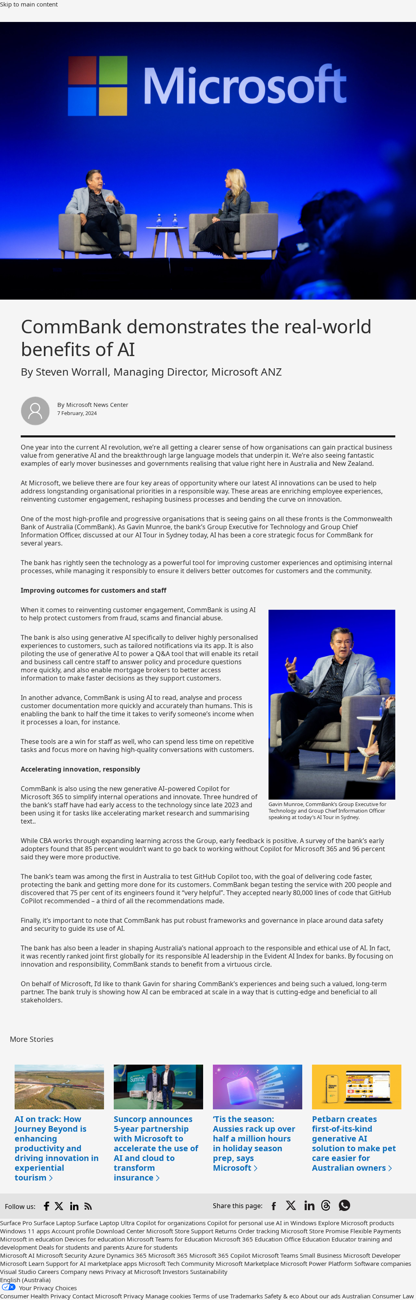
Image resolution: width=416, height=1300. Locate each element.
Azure (97, 1255)
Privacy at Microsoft (133, 1271)
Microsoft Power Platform (316, 1263)
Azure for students (152, 1247)
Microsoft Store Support (179, 1231)
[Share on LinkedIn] (309, 1206)
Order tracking (258, 1231)
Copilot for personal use (240, 1223)
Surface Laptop (55, 1223)
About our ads (320, 1296)
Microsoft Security (61, 1255)
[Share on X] (291, 1206)
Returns (225, 1231)
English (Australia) (25, 1280)
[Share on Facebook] (273, 1206)
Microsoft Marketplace (247, 1263)
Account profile (73, 1231)
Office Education (307, 1239)
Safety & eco (281, 1296)
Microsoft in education (31, 1239)
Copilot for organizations (171, 1223)
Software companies (382, 1263)
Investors (175, 1271)
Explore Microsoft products (356, 1223)
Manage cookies (168, 1296)
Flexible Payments (375, 1231)
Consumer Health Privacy (35, 1296)
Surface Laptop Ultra (105, 1223)
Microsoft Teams (275, 1255)
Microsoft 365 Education (248, 1239)
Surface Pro (16, 1223)
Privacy (134, 1296)
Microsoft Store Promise (315, 1231)
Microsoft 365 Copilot (219, 1255)
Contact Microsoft (97, 1296)
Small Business (321, 1255)
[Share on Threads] (327, 1206)
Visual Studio (18, 1271)
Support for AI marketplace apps (91, 1263)
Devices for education (95, 1239)
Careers (48, 1271)
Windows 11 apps (25, 1231)
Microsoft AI (17, 1255)
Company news (82, 1271)
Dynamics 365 (126, 1255)
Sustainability (209, 1271)
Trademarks (246, 1296)
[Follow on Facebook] (46, 1206)
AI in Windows (296, 1223)
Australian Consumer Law (378, 1296)
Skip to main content (29, 4)
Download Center (120, 1231)
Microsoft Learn (22, 1263)
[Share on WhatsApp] (345, 1206)
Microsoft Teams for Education (169, 1239)
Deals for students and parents (81, 1247)
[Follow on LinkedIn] (74, 1206)
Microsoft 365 (168, 1255)
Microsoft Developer (372, 1255)
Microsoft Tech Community (176, 1263)
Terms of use (210, 1296)
